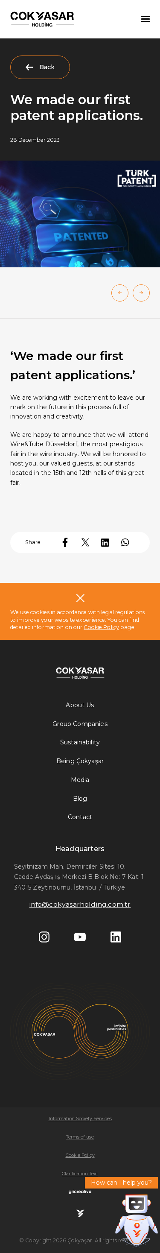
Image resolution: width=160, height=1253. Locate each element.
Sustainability (80, 742)
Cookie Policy (101, 627)
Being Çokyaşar (80, 761)
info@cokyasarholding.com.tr (80, 904)
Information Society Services (80, 1118)
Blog (80, 798)
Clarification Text (80, 1174)
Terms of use (80, 1137)
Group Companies (79, 724)
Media (80, 780)
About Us (80, 705)
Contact (80, 817)
